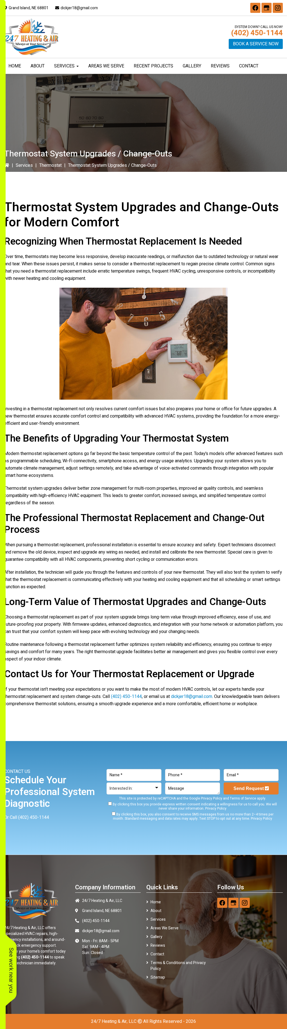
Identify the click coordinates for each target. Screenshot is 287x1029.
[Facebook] (255, 8)
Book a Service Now (256, 44)
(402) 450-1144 (257, 33)
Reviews (158, 945)
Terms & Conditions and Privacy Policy (178, 966)
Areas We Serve (165, 928)
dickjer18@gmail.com (79, 8)
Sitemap (158, 977)
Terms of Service (243, 798)
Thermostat (50, 165)
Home (156, 902)
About (156, 911)
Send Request (249, 788)
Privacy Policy (211, 798)
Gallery (156, 937)
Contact (157, 954)
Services (24, 165)
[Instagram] (278, 8)
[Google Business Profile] (266, 8)
